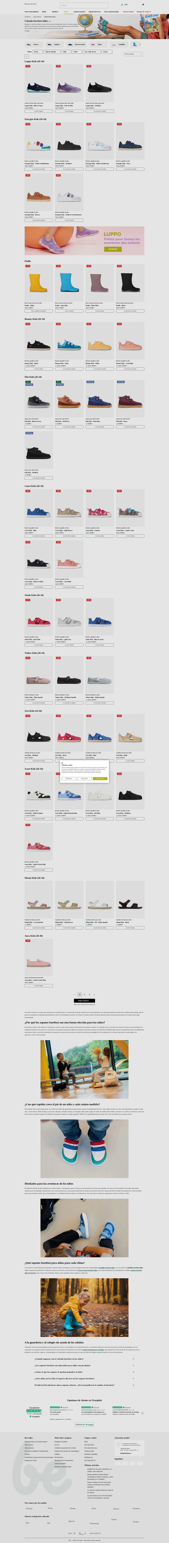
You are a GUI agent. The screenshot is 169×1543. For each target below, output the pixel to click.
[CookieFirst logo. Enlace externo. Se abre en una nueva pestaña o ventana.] (62, 763)
